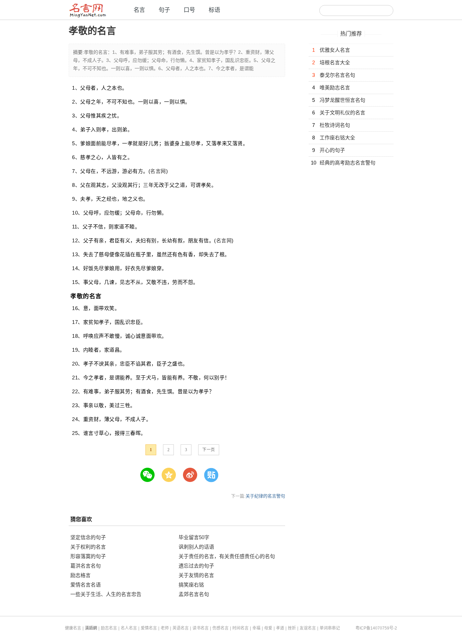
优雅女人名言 (335, 50)
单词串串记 (330, 628)
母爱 (268, 628)
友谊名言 (308, 628)
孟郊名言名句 (194, 594)
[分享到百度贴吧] (214, 475)
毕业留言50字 (194, 537)
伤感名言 (220, 628)
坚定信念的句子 (88, 537)
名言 (139, 10)
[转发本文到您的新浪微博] (193, 475)
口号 (189, 10)
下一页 (208, 449)
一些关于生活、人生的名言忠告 (105, 594)
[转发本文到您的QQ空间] (171, 475)
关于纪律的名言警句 (265, 496)
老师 (165, 628)
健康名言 (73, 628)
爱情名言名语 (85, 585)
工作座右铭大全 (337, 137)
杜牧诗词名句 (335, 125)
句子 (164, 10)
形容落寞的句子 (88, 556)
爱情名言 (149, 628)
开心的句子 (332, 150)
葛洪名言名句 (85, 566)
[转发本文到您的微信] (150, 475)
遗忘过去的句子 (196, 566)
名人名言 (129, 628)
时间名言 (240, 628)
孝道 (280, 628)
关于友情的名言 (196, 575)
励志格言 (80, 575)
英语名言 (180, 628)
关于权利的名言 (88, 547)
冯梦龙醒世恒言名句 (342, 100)
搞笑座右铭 (191, 585)
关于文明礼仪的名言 (342, 112)
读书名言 (200, 628)
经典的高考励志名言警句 (347, 162)
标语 (214, 10)
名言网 (158, 171)
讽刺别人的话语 (196, 547)
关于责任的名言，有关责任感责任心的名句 (227, 556)
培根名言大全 (335, 62)
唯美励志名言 (335, 87)
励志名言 (109, 628)
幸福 (256, 628)
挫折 (292, 628)
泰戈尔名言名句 (337, 75)
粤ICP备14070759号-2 (376, 628)
